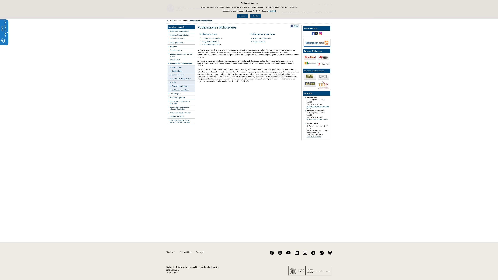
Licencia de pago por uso (181, 79)
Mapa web (170, 252)
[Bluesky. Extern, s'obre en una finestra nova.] (330, 253)
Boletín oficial (177, 67)
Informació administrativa (179, 35)
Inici (170, 21)
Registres (173, 46)
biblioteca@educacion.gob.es (317, 119)
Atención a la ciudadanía (179, 31)
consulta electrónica (314, 137)
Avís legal (200, 252)
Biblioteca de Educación (262, 39)
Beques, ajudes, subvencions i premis (181, 55)
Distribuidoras (177, 71)
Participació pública (177, 98)
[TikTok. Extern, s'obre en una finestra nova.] (322, 253)
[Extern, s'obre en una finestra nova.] (313, 34)
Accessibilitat (185, 252)
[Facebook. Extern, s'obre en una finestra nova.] (272, 253)
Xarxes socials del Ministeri (180, 113)
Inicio (174, 82)
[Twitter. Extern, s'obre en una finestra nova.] (280, 253)
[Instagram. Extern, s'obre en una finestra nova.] (305, 253)
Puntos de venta (178, 75)
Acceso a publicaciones (211, 39)
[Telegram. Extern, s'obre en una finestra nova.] (313, 253)
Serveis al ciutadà (181, 21)
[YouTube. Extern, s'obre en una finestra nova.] (288, 253)
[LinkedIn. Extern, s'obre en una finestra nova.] (297, 253)
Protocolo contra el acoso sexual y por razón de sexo (180, 121)
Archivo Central (259, 42)
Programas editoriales (180, 86)
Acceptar (242, 16)
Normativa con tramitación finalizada (180, 102)
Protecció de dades (177, 39)
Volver (296, 26)
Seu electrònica (176, 50)
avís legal (272, 11)
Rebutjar (256, 16)
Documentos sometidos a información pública (179, 108)
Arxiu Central (175, 60)
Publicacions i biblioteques (181, 63)
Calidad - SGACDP (177, 117)
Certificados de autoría (180, 90)
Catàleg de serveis (177, 43)
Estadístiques (175, 94)
